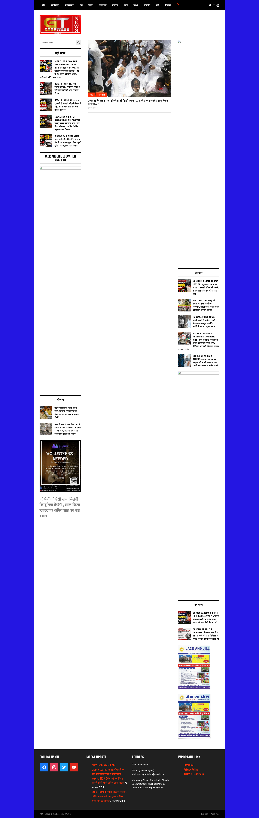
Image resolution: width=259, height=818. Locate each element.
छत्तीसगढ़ (55, 5)
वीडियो (168, 5)
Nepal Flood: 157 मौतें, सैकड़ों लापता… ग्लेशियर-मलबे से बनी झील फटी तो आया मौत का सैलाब (109, 796)
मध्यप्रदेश (69, 5)
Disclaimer (189, 765)
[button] (178, 5)
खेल (126, 5)
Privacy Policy (191, 769)
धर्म (157, 5)
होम (43, 5)
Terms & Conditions (194, 774)
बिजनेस (147, 5)
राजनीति (102, 94)
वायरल (115, 5)
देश (81, 5)
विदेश (90, 5)
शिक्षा (136, 5)
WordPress (215, 813)
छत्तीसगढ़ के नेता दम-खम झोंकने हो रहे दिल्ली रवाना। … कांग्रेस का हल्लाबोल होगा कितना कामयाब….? (128, 102)
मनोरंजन (103, 5)
